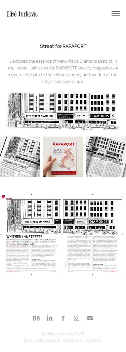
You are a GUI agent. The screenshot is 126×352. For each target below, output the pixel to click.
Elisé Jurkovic (22, 14)
